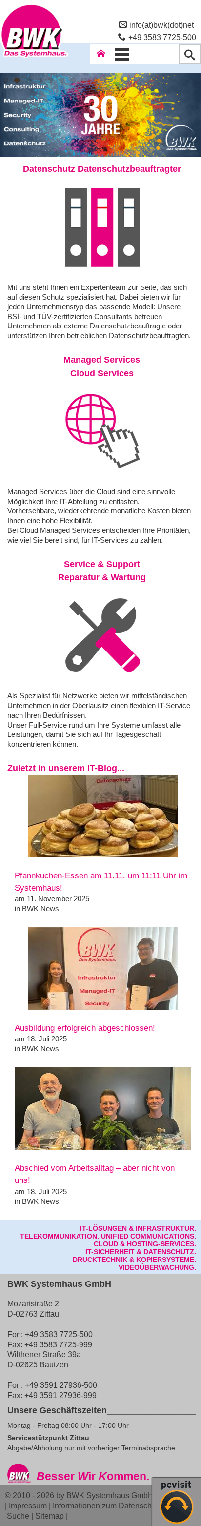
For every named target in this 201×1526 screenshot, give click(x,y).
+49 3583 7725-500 (162, 37)
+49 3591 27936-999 (60, 1395)
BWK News (40, 908)
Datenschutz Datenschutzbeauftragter (102, 168)
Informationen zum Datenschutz (107, 1505)
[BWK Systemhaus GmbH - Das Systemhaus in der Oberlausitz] (34, 57)
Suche (18, 1515)
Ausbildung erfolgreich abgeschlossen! (85, 1028)
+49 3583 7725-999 (58, 1344)
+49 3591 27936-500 (61, 1385)
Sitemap (49, 1515)
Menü (121, 54)
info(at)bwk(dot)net (161, 24)
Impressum (28, 1505)
